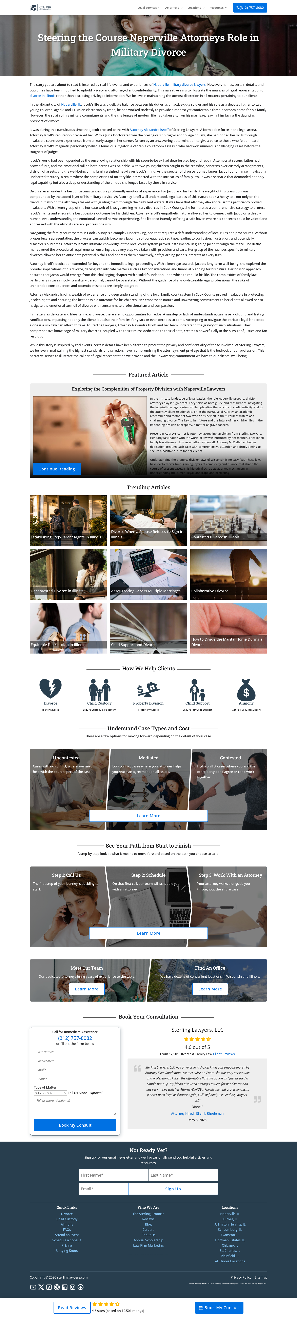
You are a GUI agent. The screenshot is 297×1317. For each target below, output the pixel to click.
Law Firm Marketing (148, 1245)
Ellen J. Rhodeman (197, 1113)
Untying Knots (67, 1250)
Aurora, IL (230, 1219)
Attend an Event (67, 1235)
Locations (194, 8)
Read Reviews (72, 1307)
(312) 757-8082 (250, 7)
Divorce (50, 703)
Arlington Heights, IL (230, 1224)
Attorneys (172, 8)
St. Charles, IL (230, 1250)
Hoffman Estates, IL (230, 1240)
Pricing (67, 1245)
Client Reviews (224, 1054)
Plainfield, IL (230, 1256)
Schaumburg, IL (230, 1229)
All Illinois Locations (230, 1261)
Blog (148, 1224)
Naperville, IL (71, 104)
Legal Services (147, 8)
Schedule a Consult (66, 1240)
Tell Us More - (85, 1093)
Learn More (148, 815)
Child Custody (99, 703)
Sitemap (261, 1277)
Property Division (148, 703)
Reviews (148, 1219)
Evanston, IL (230, 1235)
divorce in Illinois (42, 95)
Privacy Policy (241, 1277)
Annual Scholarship (148, 1240)
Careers (148, 1229)
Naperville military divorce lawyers (179, 84)
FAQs (67, 1229)
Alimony (246, 703)
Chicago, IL (230, 1245)
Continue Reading (57, 469)
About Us (148, 1235)
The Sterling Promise (148, 1214)
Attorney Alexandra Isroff (149, 129)
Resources (217, 8)
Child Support (197, 703)
